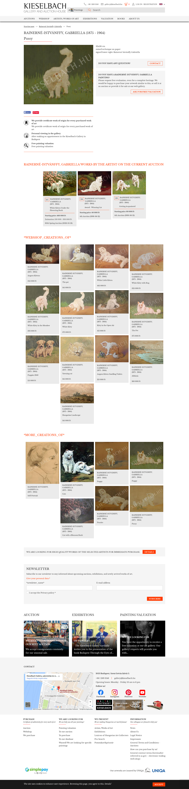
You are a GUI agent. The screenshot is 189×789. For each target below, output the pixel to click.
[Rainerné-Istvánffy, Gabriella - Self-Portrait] (42, 463)
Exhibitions (90, 19)
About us (134, 19)
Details (108, 784)
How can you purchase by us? (143, 749)
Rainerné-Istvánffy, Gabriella (50, 26)
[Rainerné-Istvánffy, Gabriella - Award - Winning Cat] (94, 183)
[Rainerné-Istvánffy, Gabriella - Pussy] (146, 498)
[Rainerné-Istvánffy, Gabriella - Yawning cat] (77, 349)
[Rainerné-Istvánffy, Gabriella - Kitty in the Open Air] (112, 302)
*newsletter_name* (35, 583)
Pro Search (99, 739)
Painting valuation (67, 728)
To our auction (65, 732)
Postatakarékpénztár (104, 743)
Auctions (29, 19)
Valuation (107, 19)
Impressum (135, 739)
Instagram (114, 697)
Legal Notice (136, 735)
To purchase (64, 735)
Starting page (29, 26)
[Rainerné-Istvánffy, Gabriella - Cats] (77, 462)
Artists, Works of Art (66, 19)
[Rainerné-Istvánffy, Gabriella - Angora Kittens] (42, 254)
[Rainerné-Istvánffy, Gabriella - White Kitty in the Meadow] (42, 300)
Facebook (100, 697)
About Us (134, 732)
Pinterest (128, 697)
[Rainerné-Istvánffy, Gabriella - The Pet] (146, 306)
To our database (66, 739)
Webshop (44, 19)
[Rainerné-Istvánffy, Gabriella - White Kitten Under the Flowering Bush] (59, 183)
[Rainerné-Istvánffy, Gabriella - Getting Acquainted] (129, 182)
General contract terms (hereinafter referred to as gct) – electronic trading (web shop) (147, 756)
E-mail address (103, 583)
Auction (26, 728)
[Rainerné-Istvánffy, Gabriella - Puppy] (112, 456)
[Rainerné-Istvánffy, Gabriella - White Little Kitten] (112, 256)
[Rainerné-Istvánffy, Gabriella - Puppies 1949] (42, 349)
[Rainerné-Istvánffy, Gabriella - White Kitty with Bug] (146, 257)
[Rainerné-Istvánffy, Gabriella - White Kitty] (77, 303)
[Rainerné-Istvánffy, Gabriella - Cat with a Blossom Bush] (77, 510)
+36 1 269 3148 (93, 4)
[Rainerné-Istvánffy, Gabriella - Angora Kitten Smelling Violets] (112, 348)
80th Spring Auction (59, 223)
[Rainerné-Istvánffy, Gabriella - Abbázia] (146, 352)
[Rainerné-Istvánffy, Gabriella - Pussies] (112, 498)
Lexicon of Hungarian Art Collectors (111, 735)
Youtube (142, 697)
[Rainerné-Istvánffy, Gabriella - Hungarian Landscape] (77, 393)
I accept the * (42, 593)
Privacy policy (47, 593)
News (132, 728)
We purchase (29, 735)
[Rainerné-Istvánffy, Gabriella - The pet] (77, 257)
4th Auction (90, 216)
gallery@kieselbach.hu (113, 4)
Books (121, 19)
